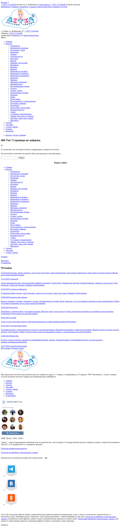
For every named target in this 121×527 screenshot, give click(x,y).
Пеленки (13, 95)
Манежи (13, 80)
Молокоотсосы (16, 84)
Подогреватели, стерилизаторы (23, 101)
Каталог (4, 2)
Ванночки (14, 52)
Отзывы (9, 129)
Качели (13, 61)
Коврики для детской (18, 63)
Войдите (16, 35)
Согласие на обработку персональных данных (19, 453)
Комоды (13, 69)
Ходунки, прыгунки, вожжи (21, 118)
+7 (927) (8, 5)
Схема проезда (44, 5)
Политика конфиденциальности (14, 448)
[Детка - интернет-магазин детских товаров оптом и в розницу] (19, 29)
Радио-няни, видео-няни (20, 108)
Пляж (12, 97)
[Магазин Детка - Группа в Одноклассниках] (11, 504)
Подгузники (15, 99)
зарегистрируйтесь (31, 35)
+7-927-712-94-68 (31, 31)
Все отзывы (5, 348)
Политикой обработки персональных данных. (96, 519)
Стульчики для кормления (20, 114)
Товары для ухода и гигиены (22, 116)
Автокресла (15, 46)
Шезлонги (14, 120)
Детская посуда (16, 56)
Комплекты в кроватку (19, 74)
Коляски (13, 67)
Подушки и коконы (18, 103)
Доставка (9, 125)
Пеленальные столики (19, 93)
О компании (6, 263)
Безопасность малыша (19, 48)
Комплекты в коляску (19, 71)
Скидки (9, 123)
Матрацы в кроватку (18, 82)
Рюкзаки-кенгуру (17, 110)
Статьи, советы (12, 127)
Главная (9, 42)
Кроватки (14, 78)
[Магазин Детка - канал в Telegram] (11, 476)
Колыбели (14, 65)
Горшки (13, 54)
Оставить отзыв (17, 348)
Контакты (10, 131)
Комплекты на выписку (20, 76)
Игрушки (14, 59)
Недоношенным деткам (19, 86)
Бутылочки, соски (17, 50)
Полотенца (14, 106)
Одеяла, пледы (16, 91)
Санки (13, 112)
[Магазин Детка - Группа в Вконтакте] (11, 490)
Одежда (13, 88)
